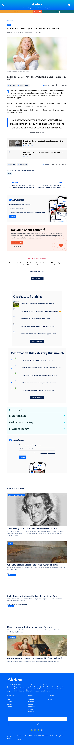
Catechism (12, 637)
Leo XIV (11, 606)
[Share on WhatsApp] (66, 85)
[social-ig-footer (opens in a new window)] (42, 730)
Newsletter (31, 699)
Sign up (12, 216)
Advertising (31, 711)
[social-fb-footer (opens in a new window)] (35, 730)
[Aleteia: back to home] (37, 4)
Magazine (30, 704)
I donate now (15, 243)
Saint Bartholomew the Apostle (43, 8)
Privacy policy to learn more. (38, 212)
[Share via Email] (63, 85)
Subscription (31, 706)
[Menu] (12, 5)
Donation (30, 709)
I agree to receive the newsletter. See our (28, 212)
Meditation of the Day (21, 422)
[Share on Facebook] (53, 85)
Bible (9, 174)
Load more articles (37, 341)
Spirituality (10, 21)
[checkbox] (9, 212)
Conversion (12, 575)
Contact (52, 736)
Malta (10, 544)
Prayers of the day (19, 429)
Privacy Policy (59, 736)
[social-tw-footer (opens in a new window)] (39, 730)
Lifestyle (9, 701)
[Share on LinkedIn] (56, 85)
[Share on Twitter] (59, 85)
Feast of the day (17, 415)
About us (24, 736)
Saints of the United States (16, 495)
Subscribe (16, 12)
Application (31, 701)
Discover (9, 706)
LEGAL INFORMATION (35, 736)
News (8, 699)
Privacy (19, 739)
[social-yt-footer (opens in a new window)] (32, 730)
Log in (42, 271)
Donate (36, 12)
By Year (50, 699)
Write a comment (37, 278)
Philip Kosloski (28, 32)
